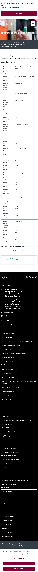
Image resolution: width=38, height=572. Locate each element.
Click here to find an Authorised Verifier (12, 251)
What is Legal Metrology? (23, 43)
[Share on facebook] (10, 259)
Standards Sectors (7, 349)
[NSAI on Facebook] (24, 277)
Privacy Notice (13, 544)
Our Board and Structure (8, 508)
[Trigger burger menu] (33, 23)
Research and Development (9, 476)
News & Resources (7, 464)
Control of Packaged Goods (9, 448)
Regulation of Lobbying (8, 516)
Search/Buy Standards (8, 333)
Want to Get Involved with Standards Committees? (15, 354)
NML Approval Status (7, 472)
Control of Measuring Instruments (10, 452)
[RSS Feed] (36, 277)
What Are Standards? (7, 325)
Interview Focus (6, 528)
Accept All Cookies (19, 568)
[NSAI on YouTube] (27, 277)
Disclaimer (22, 544)
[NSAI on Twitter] (30, 277)
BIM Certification (6, 408)
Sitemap (4, 544)
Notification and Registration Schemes (12, 345)
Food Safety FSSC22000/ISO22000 (11, 388)
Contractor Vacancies (7, 424)
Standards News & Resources (9, 329)
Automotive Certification (8, 396)
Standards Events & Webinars (9, 362)
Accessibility (30, 544)
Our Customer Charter (7, 536)
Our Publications (6, 504)
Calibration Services (7, 468)
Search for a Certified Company (10, 412)
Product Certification (7, 404)
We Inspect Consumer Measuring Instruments (13, 44)
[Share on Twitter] (13, 259)
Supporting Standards (7, 337)
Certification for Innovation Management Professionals (16, 420)
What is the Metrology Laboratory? (11, 460)
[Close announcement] (36, 3)
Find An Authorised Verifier (9, 444)
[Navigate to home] (7, 23)
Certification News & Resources (10, 373)
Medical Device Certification (9, 400)
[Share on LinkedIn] (17, 259)
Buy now (19, 13)
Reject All (18, 563)
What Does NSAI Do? (7, 492)
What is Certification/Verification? (10, 369)
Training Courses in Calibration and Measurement (15, 480)
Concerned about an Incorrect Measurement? (14, 440)
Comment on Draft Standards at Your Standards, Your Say (17, 341)
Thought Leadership (7, 532)
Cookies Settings (19, 546)
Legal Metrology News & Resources (11, 436)
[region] (19, 560)
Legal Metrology (10, 43)
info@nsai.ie (8, 316)
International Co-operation (9, 484)
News (3, 500)
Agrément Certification (8, 392)
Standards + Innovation (8, 358)
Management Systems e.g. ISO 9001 (11, 377)
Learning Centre (6, 496)
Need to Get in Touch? (7, 520)
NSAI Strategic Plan (7, 524)
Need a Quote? (6, 416)
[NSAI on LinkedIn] (33, 277)
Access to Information (7, 512)
